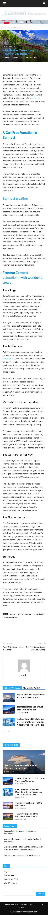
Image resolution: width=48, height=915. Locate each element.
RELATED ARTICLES (12, 688)
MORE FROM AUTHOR (32, 688)
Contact (20, 907)
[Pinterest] (16, 67)
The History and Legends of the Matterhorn (22, 855)
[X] (11, 67)
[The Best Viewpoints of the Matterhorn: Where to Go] (8, 816)
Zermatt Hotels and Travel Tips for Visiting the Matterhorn (30, 709)
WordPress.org (10, 883)
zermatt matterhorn (10, 617)
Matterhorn (8, 358)
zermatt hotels (38, 614)
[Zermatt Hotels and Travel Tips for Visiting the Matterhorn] (9, 709)
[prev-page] (4, 731)
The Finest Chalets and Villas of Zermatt (35, 648)
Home (3, 28)
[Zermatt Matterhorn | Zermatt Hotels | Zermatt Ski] (24, 13)
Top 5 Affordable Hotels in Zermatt (13, 648)
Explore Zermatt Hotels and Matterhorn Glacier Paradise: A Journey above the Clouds (31, 722)
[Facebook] (5, 67)
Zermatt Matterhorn (15, 28)
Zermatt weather (15, 199)
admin (7, 58)
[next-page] (8, 731)
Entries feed (9, 875)
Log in (6, 871)
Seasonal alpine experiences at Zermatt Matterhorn (20, 832)
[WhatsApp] (22, 67)
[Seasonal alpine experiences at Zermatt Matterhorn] (9, 697)
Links (31, 905)
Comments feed (11, 879)
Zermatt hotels (33, 98)
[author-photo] (24, 672)
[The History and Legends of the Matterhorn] (8, 805)
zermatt (12, 614)
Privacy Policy (11, 905)
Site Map (23, 905)
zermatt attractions (24, 614)
